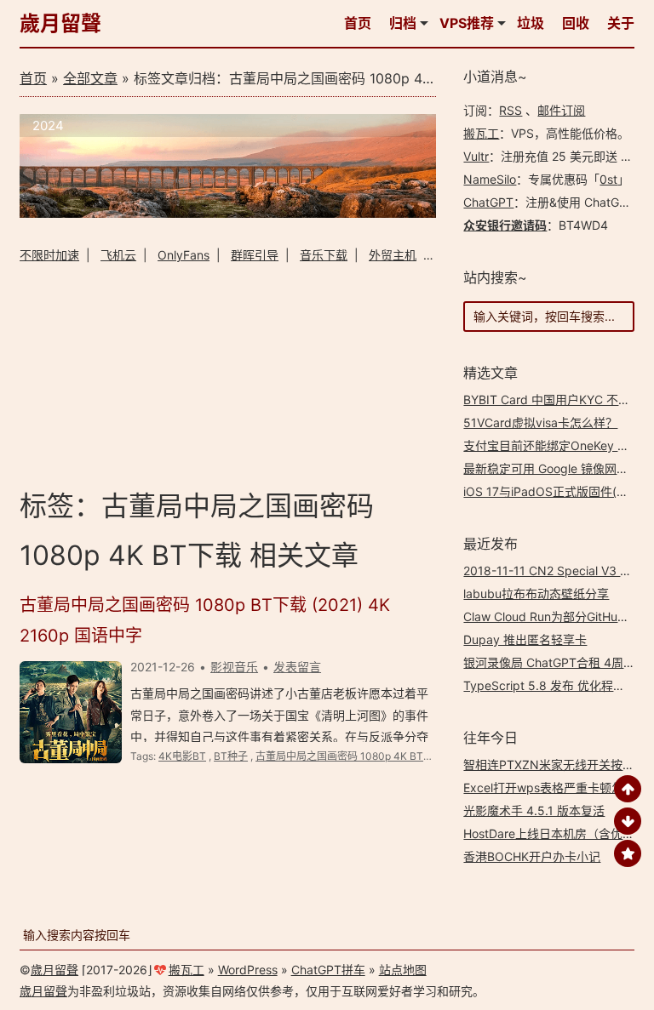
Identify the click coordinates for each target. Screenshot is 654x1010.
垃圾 (530, 22)
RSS (510, 110)
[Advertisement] (228, 373)
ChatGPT (488, 202)
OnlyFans (183, 255)
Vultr (476, 156)
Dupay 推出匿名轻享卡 (525, 639)
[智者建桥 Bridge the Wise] (228, 213)
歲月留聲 (60, 23)
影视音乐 (234, 666)
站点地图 (403, 969)
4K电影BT (182, 756)
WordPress (248, 969)
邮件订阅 (561, 110)
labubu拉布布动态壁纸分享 (536, 593)
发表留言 (297, 666)
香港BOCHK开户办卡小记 (531, 856)
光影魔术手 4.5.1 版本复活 (534, 810)
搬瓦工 (481, 133)
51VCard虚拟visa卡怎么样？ (540, 422)
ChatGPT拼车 (328, 969)
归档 (402, 22)
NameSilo (489, 179)
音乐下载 (323, 255)
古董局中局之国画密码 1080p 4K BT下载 (349, 756)
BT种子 (231, 756)
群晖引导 (254, 255)
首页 (357, 22)
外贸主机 (392, 255)
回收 (575, 22)
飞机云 (118, 255)
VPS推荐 (466, 22)
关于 (620, 22)
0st (608, 179)
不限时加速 (49, 255)
